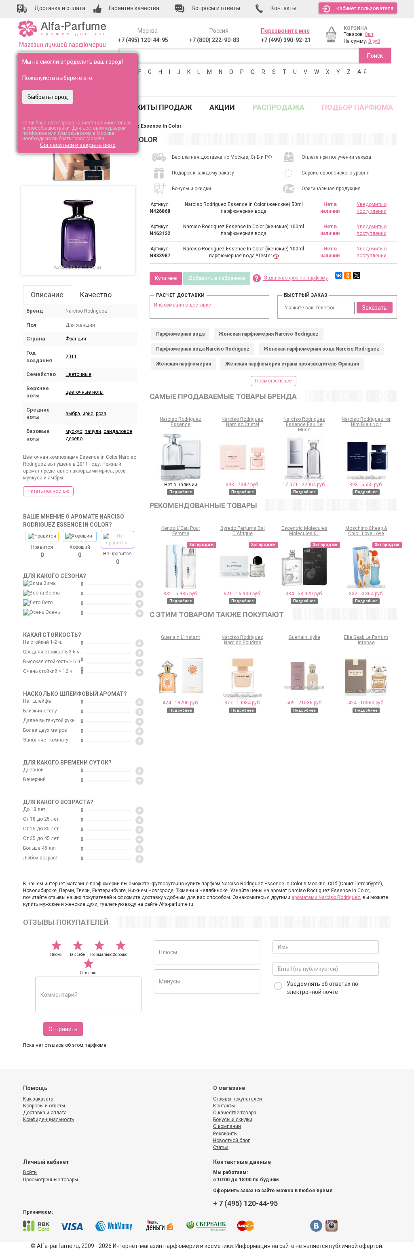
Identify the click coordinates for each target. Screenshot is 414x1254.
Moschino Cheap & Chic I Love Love (366, 530)
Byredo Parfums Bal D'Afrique (242, 530)
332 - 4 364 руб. (366, 594)
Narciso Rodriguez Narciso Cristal (242, 421)
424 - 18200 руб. (181, 703)
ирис (87, 413)
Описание (47, 294)
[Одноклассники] (347, 275)
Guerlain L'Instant (180, 637)
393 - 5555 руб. (366, 484)
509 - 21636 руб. (304, 703)
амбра (72, 413)
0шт (369, 34)
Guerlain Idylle (304, 637)
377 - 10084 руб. (242, 703)
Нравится (42, 551)
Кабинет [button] (364, 8)
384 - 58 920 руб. (304, 594)
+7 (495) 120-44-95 (143, 40)
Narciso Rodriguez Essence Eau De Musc (304, 424)
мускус (73, 431)
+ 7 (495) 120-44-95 (245, 1203)
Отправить (63, 1029)
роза (101, 413)
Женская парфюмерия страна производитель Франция (292, 364)
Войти (30, 1172)
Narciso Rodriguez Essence (180, 421)
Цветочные (78, 374)
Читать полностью (48, 491)
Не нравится (117, 558)
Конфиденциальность (48, 1119)
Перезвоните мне (285, 30)
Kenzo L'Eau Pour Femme (180, 530)
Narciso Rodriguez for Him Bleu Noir (366, 421)
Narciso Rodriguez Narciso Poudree (242, 639)
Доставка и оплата (45, 1112)
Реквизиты (225, 1133)
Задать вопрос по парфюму (295, 278)
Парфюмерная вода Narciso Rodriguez (202, 349)
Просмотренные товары (50, 1180)
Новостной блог (231, 1140)
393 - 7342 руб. (242, 484)
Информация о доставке (182, 305)
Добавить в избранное (216, 278)
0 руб (374, 41)
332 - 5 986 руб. (180, 594)
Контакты (224, 1106)
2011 (71, 356)
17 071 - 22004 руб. (304, 484)
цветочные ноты (84, 392)
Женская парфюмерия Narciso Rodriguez (269, 334)
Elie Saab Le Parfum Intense (366, 639)
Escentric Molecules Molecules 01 (304, 530)
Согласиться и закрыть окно (78, 145)
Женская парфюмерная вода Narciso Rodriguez (321, 349)
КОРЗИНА (356, 28)
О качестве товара (234, 1112)
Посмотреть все (273, 381)
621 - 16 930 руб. (242, 594)
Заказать (374, 308)
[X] (356, 275)
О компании (227, 1126)
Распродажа (278, 107)
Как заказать (38, 1099)
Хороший (80, 551)
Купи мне (166, 278)
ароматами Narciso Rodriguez (325, 897)
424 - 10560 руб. (366, 703)
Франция (75, 339)
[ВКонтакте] (338, 275)
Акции (222, 107)
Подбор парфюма (357, 107)
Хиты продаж (164, 107)
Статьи (220, 1147)
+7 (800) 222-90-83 (214, 40)
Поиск (375, 56)
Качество (96, 294)
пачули (92, 431)
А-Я (362, 72)
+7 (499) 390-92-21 (286, 40)
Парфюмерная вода (180, 334)
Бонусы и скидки (232, 1119)
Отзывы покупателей (237, 1099)
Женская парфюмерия (183, 364)
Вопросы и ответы (44, 1106)
